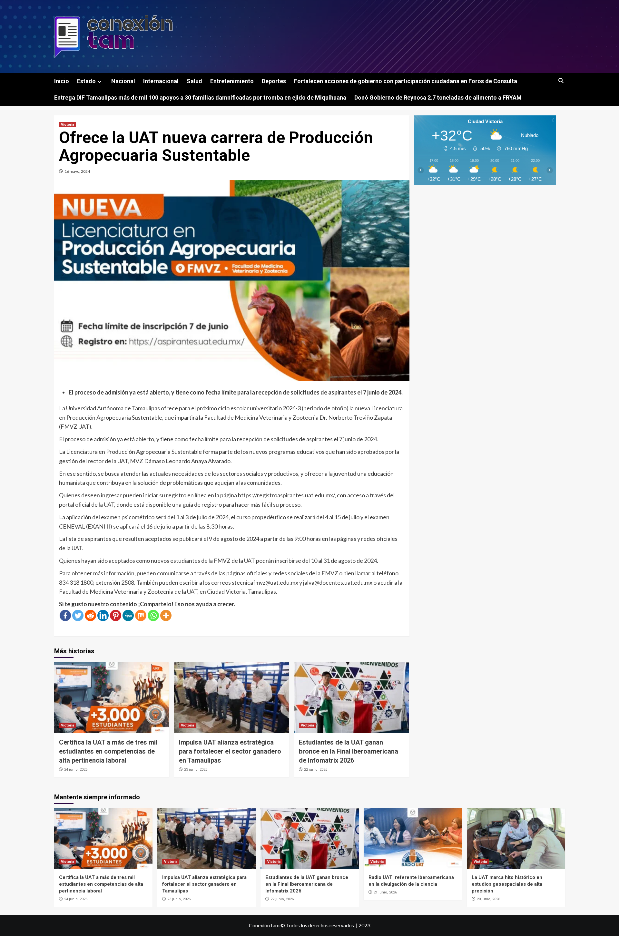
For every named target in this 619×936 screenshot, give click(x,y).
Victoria (67, 124)
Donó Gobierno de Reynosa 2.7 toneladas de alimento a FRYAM (438, 97)
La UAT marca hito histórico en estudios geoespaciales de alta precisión (507, 884)
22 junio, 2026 (315, 769)
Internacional (161, 81)
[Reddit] (90, 615)
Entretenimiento (232, 81)
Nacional (123, 81)
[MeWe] (128, 615)
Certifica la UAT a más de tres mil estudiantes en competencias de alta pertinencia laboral (108, 751)
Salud (194, 81)
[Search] (561, 81)
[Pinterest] (115, 615)
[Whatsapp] (153, 615)
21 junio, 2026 (385, 892)
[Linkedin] (103, 615)
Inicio (61, 81)
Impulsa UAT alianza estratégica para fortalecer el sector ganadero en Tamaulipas (230, 751)
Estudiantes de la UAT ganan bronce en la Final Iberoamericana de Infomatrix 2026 (348, 751)
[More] (166, 615)
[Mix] (140, 615)
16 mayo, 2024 (77, 171)
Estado (86, 81)
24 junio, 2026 (75, 769)
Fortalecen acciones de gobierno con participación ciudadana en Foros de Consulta (405, 81)
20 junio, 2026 (488, 899)
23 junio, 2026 (195, 769)
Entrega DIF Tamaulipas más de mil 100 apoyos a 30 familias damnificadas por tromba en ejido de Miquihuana (200, 97)
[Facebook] (65, 615)
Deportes (274, 81)
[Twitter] (78, 615)
